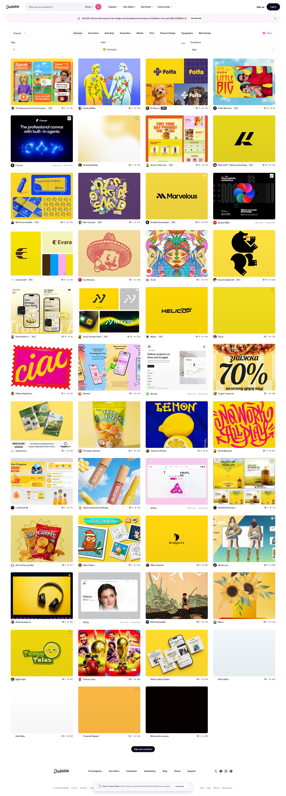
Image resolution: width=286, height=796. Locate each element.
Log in (273, 7)
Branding (109, 33)
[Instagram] (226, 771)
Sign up (260, 7)
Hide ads (56, 165)
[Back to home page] (12, 7)
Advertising (150, 771)
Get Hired (146, 7)
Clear (183, 43)
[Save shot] (61, 99)
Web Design (205, 33)
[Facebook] (221, 771)
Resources (227, 788)
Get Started (196, 18)
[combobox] (54, 7)
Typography (187, 33)
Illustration (125, 33)
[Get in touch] (55, 99)
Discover (78, 33)
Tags (13, 42)
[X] (215, 771)
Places (216, 788)
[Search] (98, 7)
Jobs (202, 788)
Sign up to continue (143, 749)
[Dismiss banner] (190, 783)
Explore (112, 7)
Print (151, 33)
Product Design (167, 33)
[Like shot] (67, 99)
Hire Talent (128, 7)
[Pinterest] (231, 771)
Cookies (93, 788)
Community (164, 7)
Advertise (68, 165)
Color (103, 42)
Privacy (83, 788)
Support (192, 771)
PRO (50, 108)
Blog (165, 771)
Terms (74, 788)
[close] (275, 18)
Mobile (140, 33)
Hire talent (114, 771)
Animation (93, 33)
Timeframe (195, 42)
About (177, 771)
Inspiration (131, 771)
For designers (95, 771)
